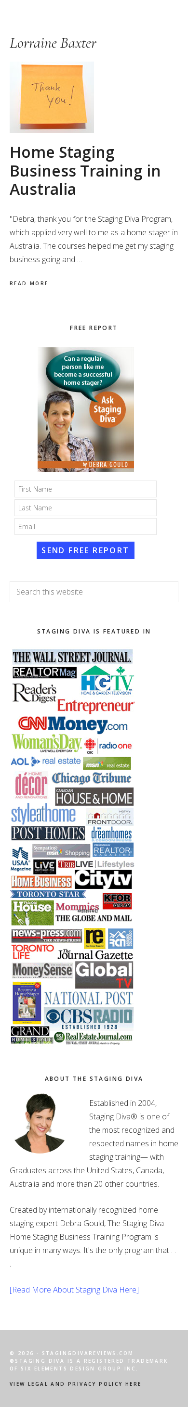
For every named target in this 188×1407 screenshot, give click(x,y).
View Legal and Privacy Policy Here (76, 1384)
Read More (29, 283)
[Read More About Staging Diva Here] (74, 1289)
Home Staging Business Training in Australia (85, 170)
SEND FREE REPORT (85, 550)
